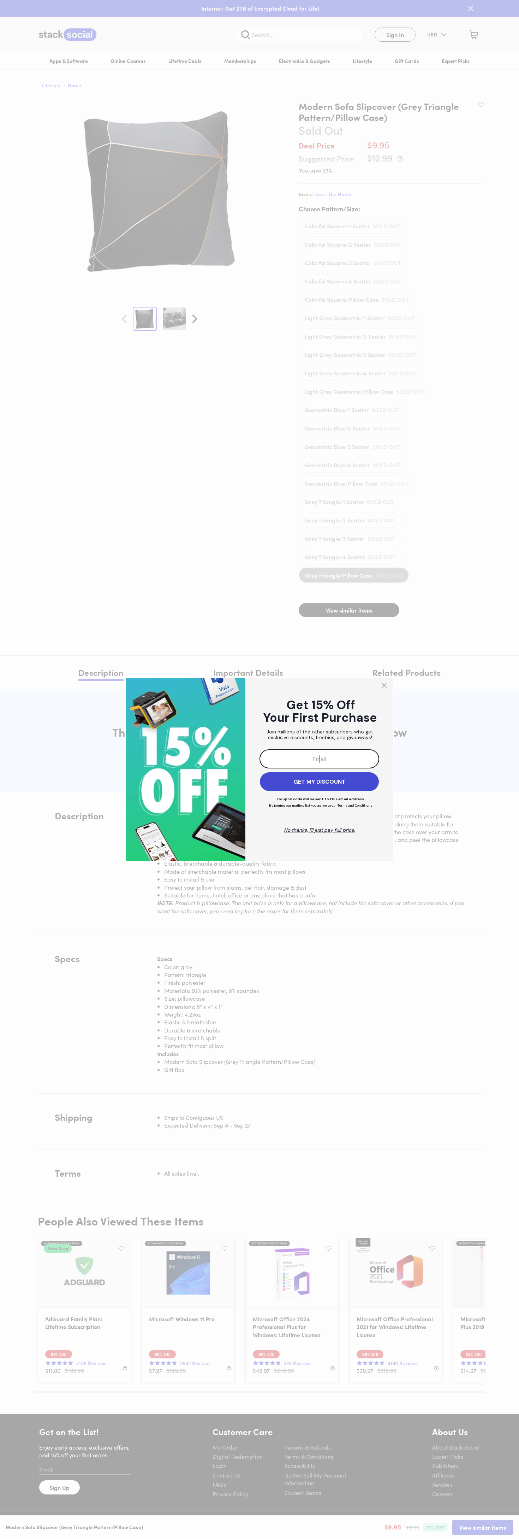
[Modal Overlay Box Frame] (259, 769)
